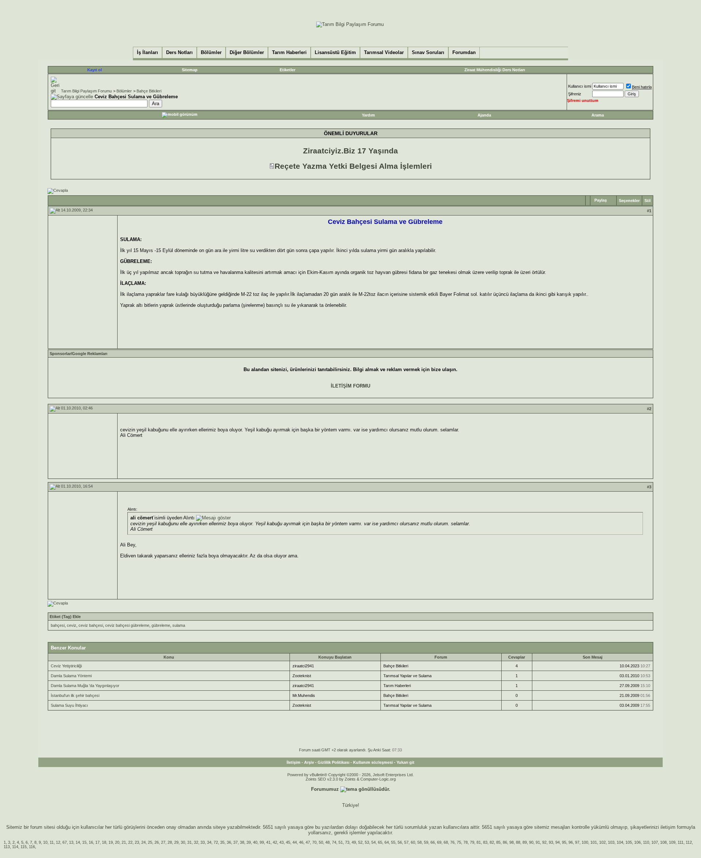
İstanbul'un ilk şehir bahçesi (75, 695)
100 (585, 842)
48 (327, 842)
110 (646, 842)
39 (248, 842)
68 (446, 842)
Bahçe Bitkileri (149, 91)
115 (23, 846)
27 (163, 842)
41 (268, 842)
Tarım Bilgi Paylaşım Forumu (86, 91)
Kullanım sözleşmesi (373, 762)
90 (531, 842)
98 (511, 842)
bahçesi (58, 625)
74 (334, 842)
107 (654, 842)
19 (110, 842)
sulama (178, 625)
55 (393, 842)
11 (52, 842)
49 (354, 842)
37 (235, 842)
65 (380, 842)
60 (413, 842)
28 (170, 842)
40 (255, 842)
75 (459, 842)
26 (156, 842)
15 (84, 842)
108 (663, 842)
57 (406, 842)
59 (426, 842)
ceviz (71, 625)
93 (551, 842)
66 (432, 842)
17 (97, 842)
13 (71, 842)
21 (124, 842)
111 (680, 842)
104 (620, 842)
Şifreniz (574, 94)
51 (340, 842)
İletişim (293, 762)
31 (189, 842)
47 (308, 842)
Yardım (368, 115)
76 (452, 842)
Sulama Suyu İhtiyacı (69, 705)
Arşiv (309, 762)
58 (419, 842)
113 (7, 846)
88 (518, 842)
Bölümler (124, 91)
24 (143, 842)
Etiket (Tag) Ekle (65, 616)
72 (216, 842)
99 (262, 842)
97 (577, 842)
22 (130, 842)
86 (505, 842)
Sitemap (190, 70)
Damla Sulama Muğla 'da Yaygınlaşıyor (85, 685)
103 (611, 842)
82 (492, 842)
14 (78, 842)
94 (557, 842)
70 (314, 842)
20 (117, 842)
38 (242, 842)
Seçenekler (629, 200)
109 (672, 842)
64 (386, 842)
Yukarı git (405, 762)
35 (222, 842)
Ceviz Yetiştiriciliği (66, 666)
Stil (647, 200)
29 (176, 842)
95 (564, 842)
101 (593, 842)
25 (150, 842)
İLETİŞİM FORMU (350, 386)
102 (602, 842)
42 (275, 842)
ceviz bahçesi (90, 625)
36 (229, 842)
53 (367, 842)
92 (544, 842)
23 (137, 842)
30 (183, 842)
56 (400, 842)
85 (498, 842)
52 (360, 842)
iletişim (667, 827)
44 (294, 842)
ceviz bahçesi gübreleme (127, 625)
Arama (597, 115)
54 (373, 842)
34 (209, 842)
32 (196, 842)
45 (288, 842)
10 (45, 842)
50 (321, 842)
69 (439, 842)
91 (538, 842)
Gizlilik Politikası (333, 762)
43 (281, 842)
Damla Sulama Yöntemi (71, 676)
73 (347, 842)
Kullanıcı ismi (579, 86)
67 (64, 842)
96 (570, 842)
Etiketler (287, 70)
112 (689, 842)
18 (104, 842)
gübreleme (161, 625)
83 (485, 842)
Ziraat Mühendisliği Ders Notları (494, 70)
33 (202, 842)
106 (637, 842)
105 (628, 842)
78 (465, 842)
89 (524, 842)
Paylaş (600, 200)
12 (58, 842)
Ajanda (484, 115)
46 (301, 842)
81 (478, 842)
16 (91, 842)
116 (32, 846)
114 (15, 846)
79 (472, 842)
